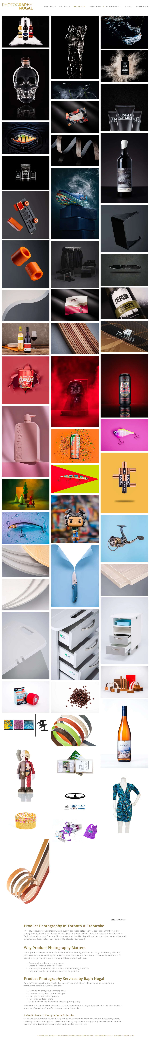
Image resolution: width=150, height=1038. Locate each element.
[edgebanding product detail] (25, 561)
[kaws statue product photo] (75, 47)
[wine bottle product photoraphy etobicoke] (25, 32)
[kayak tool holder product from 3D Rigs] (25, 215)
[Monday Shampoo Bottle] (25, 441)
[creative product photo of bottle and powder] (124, 66)
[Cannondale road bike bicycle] (75, 90)
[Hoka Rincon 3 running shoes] (75, 203)
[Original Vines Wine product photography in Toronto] (124, 168)
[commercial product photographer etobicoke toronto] (75, 575)
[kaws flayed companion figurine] (25, 770)
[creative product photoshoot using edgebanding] (124, 682)
